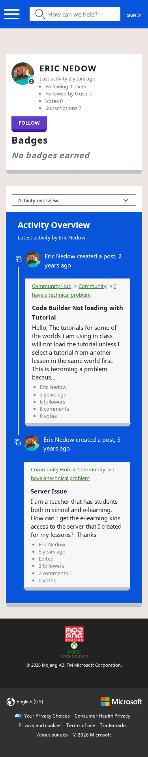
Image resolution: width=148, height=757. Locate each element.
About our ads (52, 734)
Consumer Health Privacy (102, 715)
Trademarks (113, 725)
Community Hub (51, 286)
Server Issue (49, 491)
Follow (29, 122)
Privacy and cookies (40, 725)
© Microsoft (92, 734)
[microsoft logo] (121, 701)
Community (93, 286)
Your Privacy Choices (47, 715)
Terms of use (80, 725)
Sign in (134, 15)
